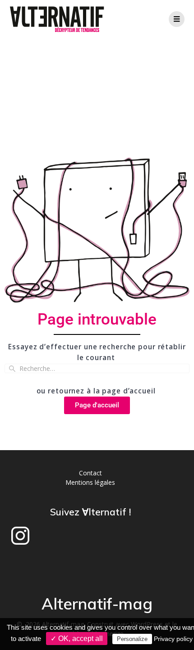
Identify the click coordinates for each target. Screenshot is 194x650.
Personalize (132, 639)
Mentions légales (90, 482)
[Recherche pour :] (97, 368)
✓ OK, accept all (77, 638)
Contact (90, 473)
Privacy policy (173, 638)
